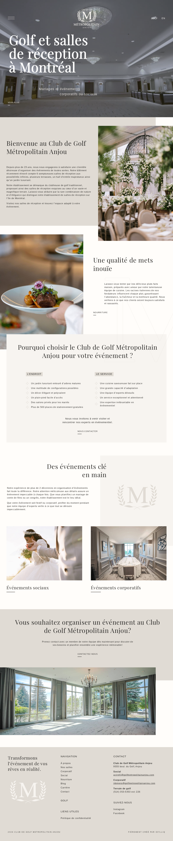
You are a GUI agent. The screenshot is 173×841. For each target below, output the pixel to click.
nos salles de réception (28, 203)
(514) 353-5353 (122, 792)
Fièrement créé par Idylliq (146, 832)
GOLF (64, 800)
